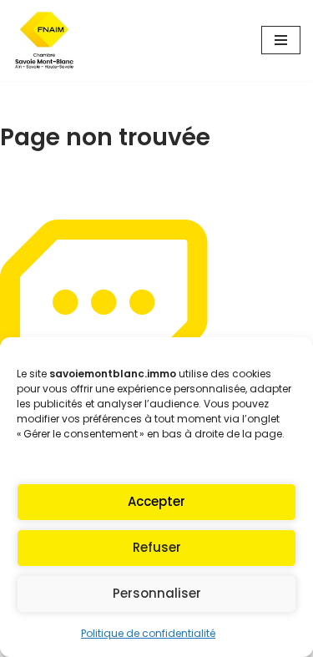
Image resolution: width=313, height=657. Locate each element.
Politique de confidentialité (148, 633)
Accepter (156, 501)
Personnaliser (157, 593)
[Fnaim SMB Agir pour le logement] (50, 40)
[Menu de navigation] (280, 40)
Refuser (157, 547)
